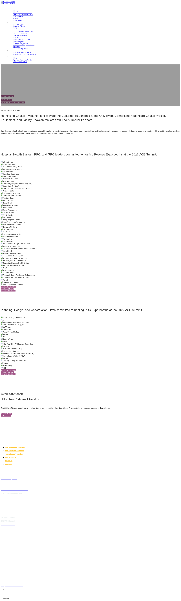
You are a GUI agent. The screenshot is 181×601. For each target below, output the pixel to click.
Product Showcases (20, 43)
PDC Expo (17, 37)
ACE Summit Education (19, 50)
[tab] (92, 447)
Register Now (18, 24)
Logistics (13, 56)
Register (13, 22)
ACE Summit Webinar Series (23, 32)
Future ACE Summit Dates (23, 15)
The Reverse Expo (20, 35)
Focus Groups (18, 41)
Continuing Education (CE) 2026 (25, 54)
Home (11, 9)
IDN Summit (18, 17)
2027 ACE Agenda (20, 34)
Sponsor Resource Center (22, 60)
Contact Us (17, 18)
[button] (7, 96)
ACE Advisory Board (20, 49)
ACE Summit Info (16, 30)
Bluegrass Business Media (22, 13)
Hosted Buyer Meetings (22, 39)
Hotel (15, 58)
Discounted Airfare (20, 62)
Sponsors (16, 47)
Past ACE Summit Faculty (22, 52)
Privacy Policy (18, 20)
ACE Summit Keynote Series (23, 45)
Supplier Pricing (19, 26)
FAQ (15, 28)
